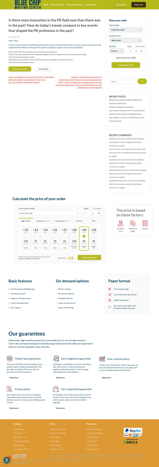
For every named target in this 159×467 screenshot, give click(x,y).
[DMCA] (131, 441)
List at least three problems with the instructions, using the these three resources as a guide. (126, 142)
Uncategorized (14, 37)
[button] (6, 460)
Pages (129, 46)
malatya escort (115, 139)
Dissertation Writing (74, 5)
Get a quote (43, 69)
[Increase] (98, 213)
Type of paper (114, 25)
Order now (138, 5)
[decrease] (130, 50)
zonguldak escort (115, 181)
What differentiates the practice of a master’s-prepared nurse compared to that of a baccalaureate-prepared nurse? (31, 80)
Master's (79, 221)
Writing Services (57, 5)
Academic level (115, 36)
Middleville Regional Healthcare (121, 107)
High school (25, 221)
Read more (14, 377)
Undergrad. (43, 221)
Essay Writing (90, 5)
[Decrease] (86, 213)
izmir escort (113, 149)
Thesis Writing (18, 445)
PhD (93, 221)
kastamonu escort (116, 170)
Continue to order (19, 69)
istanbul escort (114, 160)
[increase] (141, 50)
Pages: (86, 208)
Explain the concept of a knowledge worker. (125, 114)
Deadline (112, 46)
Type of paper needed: (26, 208)
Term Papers (18, 433)
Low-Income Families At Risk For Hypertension (127, 110)
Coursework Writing (21, 449)
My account (121, 5)
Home (46, 5)
